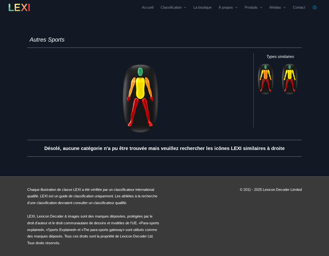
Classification (171, 7)
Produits (251, 7)
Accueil (147, 7)
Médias (275, 7)
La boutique (202, 7)
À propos (226, 7)
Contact (299, 7)
